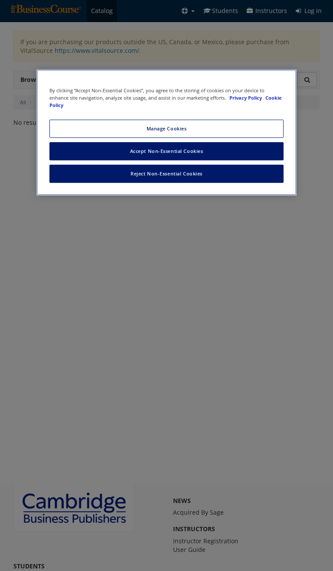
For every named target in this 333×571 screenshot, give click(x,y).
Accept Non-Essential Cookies (166, 151)
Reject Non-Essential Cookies (166, 173)
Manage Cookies (167, 128)
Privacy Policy (246, 97)
